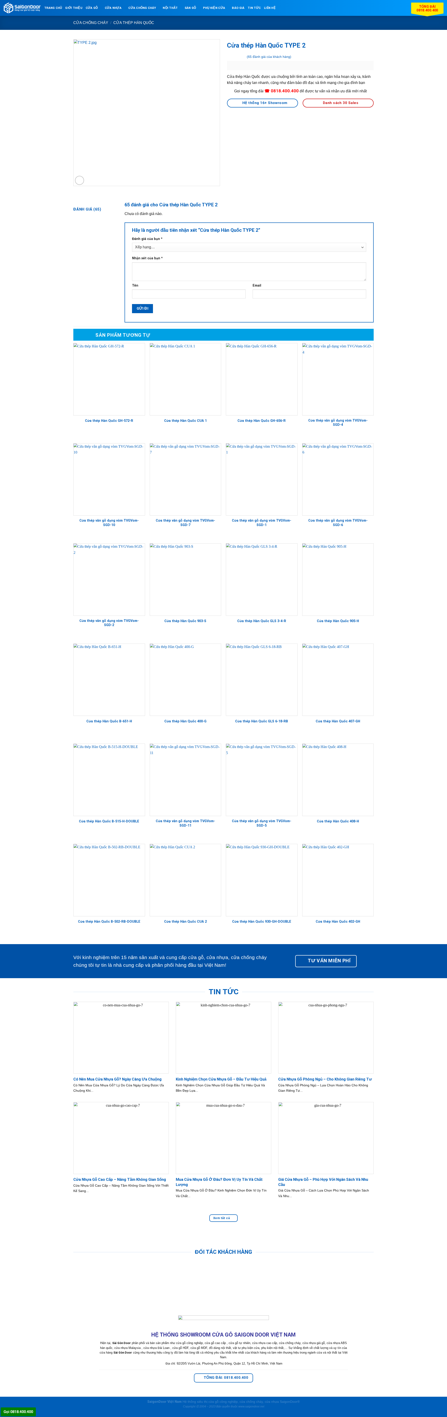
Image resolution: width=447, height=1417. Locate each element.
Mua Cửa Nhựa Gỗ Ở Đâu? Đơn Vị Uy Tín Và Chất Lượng (219, 1182)
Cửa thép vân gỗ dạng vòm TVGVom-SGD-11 (185, 823)
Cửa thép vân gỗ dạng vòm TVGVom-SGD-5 (261, 823)
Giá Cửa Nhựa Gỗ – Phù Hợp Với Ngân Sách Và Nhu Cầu (323, 1182)
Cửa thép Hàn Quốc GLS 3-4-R (261, 621)
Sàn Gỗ (190, 8)
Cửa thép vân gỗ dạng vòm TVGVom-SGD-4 (338, 423)
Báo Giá (238, 8)
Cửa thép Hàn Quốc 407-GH (338, 721)
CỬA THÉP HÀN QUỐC (133, 23)
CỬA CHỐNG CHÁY (142, 8)
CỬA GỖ (92, 8)
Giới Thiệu (73, 8)
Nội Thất (170, 8)
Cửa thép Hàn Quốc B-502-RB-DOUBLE (109, 922)
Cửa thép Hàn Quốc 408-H (338, 821)
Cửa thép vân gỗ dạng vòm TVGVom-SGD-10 (109, 523)
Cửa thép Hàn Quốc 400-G (185, 721)
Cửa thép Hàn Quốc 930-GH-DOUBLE (261, 922)
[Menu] (281, 8)
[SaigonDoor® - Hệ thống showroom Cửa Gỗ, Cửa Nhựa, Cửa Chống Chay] (22, 8)
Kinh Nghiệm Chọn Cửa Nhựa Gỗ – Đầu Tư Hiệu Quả (221, 1079)
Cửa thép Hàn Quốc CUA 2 (185, 922)
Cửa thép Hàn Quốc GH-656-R (261, 421)
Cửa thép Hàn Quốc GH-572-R (109, 421)
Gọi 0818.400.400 (18, 1412)
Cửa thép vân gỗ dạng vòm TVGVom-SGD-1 (261, 523)
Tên (135, 286)
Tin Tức (254, 8)
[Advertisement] (223, 1384)
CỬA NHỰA (113, 8)
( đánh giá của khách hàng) (269, 57)
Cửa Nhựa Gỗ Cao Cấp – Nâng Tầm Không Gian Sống (119, 1179)
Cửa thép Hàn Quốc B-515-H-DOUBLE (109, 821)
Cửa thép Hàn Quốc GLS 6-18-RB (261, 721)
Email (257, 286)
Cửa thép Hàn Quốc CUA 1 (185, 421)
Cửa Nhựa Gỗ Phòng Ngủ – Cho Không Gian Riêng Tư (325, 1079)
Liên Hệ (270, 8)
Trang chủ (53, 8)
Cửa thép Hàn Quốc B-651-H (109, 721)
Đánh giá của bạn (147, 239)
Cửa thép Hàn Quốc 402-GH (338, 922)
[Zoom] (79, 180)
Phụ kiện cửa (214, 8)
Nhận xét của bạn (147, 258)
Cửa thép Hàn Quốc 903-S (185, 621)
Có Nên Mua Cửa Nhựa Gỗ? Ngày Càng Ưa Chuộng (117, 1079)
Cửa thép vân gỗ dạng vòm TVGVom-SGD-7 (185, 523)
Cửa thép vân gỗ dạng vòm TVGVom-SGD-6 (338, 523)
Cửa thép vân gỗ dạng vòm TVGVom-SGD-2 (109, 623)
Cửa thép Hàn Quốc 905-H (338, 621)
